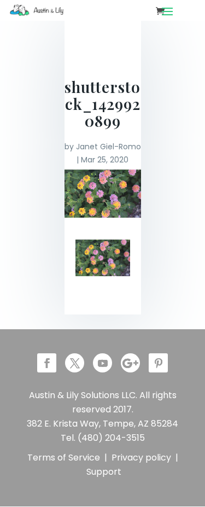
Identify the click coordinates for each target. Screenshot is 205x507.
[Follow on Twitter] (74, 362)
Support (103, 471)
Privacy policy (141, 457)
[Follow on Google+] (130, 362)
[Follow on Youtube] (102, 362)
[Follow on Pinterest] (158, 362)
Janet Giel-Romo (108, 146)
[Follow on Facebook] (46, 362)
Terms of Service (63, 457)
